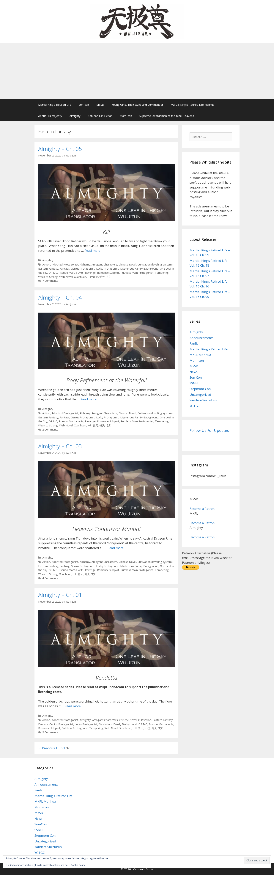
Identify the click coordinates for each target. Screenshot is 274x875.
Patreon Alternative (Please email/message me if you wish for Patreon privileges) (207, 558)
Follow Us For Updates (209, 430)
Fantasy (64, 268)
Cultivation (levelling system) (155, 264)
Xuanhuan (80, 277)
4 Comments (50, 578)
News (194, 372)
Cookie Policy (78, 865)
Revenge (90, 272)
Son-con (84, 104)
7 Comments (50, 280)
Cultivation (144, 720)
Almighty (75, 116)
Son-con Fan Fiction (100, 116)
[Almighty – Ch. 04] (106, 368)
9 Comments (50, 732)
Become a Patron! (202, 508)
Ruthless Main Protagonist (137, 272)
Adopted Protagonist (65, 264)
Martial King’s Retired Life (54, 104)
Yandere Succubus (203, 400)
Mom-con (126, 116)
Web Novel (66, 277)
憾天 (102, 277)
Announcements (201, 338)
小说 (147, 728)
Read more (92, 250)
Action (46, 264)
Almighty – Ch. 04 (60, 297)
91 (63, 748)
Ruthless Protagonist (75, 728)
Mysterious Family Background (139, 268)
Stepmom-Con (200, 389)
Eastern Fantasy (48, 268)
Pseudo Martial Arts (71, 272)
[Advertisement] (137, 71)
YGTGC (195, 406)
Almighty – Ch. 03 (60, 446)
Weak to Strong (48, 277)
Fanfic (194, 343)
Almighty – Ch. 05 (60, 149)
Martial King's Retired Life (209, 349)
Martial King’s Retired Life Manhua (192, 104)
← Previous (46, 748)
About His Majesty (50, 116)
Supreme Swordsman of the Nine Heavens (166, 116)
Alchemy (85, 264)
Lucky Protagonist (107, 268)
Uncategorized (200, 394)
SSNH (194, 383)
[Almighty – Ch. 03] (106, 517)
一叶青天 (93, 277)
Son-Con (196, 377)
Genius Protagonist (83, 268)
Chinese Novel (127, 264)
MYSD (100, 104)
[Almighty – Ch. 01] (106, 665)
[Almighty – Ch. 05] (106, 219)
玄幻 (108, 277)
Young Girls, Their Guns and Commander (137, 104)
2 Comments (50, 429)
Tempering (162, 272)
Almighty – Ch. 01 (60, 595)
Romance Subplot (108, 272)
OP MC (53, 272)
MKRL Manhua (200, 355)
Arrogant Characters (104, 264)
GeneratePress (143, 869)
